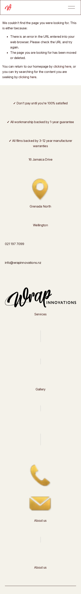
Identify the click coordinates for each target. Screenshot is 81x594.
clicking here (62, 66)
